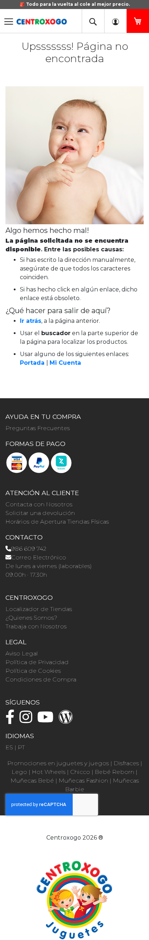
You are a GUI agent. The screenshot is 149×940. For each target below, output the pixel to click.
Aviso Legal (21, 653)
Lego (19, 771)
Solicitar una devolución (40, 513)
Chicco (80, 771)
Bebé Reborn (114, 771)
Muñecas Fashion (83, 780)
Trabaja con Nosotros (36, 626)
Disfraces (126, 763)
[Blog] (68, 720)
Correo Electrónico (38, 557)
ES (9, 747)
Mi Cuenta (65, 362)
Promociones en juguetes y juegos (58, 763)
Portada (32, 362)
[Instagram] (28, 720)
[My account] (115, 21)
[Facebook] (11, 720)
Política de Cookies (33, 670)
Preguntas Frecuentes (37, 428)
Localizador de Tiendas (38, 609)
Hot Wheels (48, 771)
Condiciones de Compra (40, 679)
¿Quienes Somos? (31, 617)
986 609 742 (28, 548)
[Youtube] (47, 720)
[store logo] (41, 19)
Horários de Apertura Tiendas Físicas (57, 521)
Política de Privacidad (37, 662)
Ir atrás (30, 320)
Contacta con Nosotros (38, 504)
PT (21, 747)
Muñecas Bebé (32, 780)
